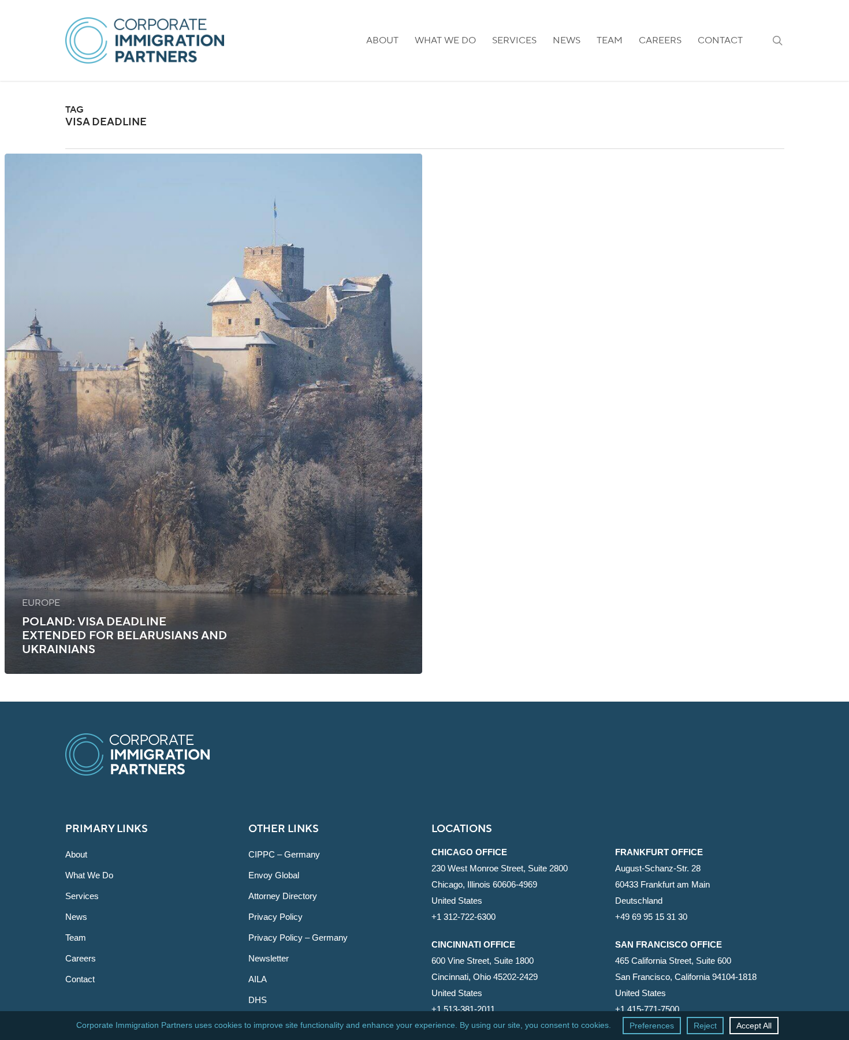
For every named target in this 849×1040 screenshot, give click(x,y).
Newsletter (268, 958)
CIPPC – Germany (284, 854)
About (76, 854)
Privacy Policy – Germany (298, 937)
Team (75, 937)
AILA (257, 979)
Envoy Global (273, 875)
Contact (80, 979)
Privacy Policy (275, 917)
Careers (80, 958)
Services (82, 896)
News (76, 917)
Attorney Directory (282, 896)
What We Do (89, 875)
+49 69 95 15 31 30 (651, 917)
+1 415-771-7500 (647, 1009)
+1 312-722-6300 (463, 917)
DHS (257, 1000)
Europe (41, 603)
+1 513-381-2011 (463, 1009)
